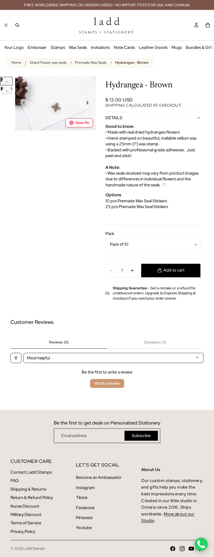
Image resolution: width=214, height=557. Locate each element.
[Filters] (15, 358)
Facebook (85, 507)
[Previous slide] (21, 103)
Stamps (58, 47)
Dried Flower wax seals (48, 62)
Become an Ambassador (99, 477)
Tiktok (82, 497)
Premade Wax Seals (90, 62)
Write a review (107, 383)
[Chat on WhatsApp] (201, 544)
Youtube (84, 527)
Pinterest (84, 517)
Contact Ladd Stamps (31, 472)
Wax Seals (78, 47)
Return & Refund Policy (31, 497)
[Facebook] (173, 548)
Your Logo (14, 47)
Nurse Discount (24, 506)
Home (16, 62)
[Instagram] (182, 548)
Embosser (37, 47)
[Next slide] (90, 103)
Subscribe (141, 435)
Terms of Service (25, 523)
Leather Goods (153, 47)
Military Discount (25, 514)
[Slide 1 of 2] (6, 81)
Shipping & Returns (28, 489)
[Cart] (207, 25)
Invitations (100, 47)
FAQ (14, 480)
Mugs (176, 47)
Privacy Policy (22, 531)
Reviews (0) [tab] (59, 342)
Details (113, 117)
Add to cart (174, 270)
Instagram (85, 487)
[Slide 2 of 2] (6, 91)
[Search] (17, 25)
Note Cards (124, 47)
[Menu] (6, 25)
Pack (109, 233)
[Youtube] (191, 548)
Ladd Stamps (34, 548)
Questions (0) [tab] (155, 342)
